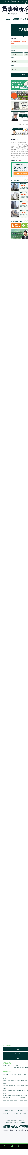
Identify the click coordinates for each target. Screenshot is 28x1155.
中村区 (26, 1067)
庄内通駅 (18, 1095)
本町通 (18, 151)
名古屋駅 (8, 1080)
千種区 (14, 1067)
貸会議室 (24, 153)
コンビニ (21, 144)
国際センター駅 (17, 1085)
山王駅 (19, 1074)
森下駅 (25, 1100)
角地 (19, 153)
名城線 (4, 1088)
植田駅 (9, 1095)
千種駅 (25, 1080)
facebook (7, 1146)
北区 (21, 1067)
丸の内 (20, 146)
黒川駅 (14, 1090)
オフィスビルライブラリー (19, 1113)
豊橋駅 (8, 1100)
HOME (7, 19)
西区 (23, 1067)
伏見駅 (18, 1080)
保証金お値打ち (15, 148)
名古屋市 (15, 1065)
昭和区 (15, 151)
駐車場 (24, 155)
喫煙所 (21, 148)
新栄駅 (22, 1080)
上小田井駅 (5, 1095)
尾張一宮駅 (13, 1074)
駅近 (20, 155)
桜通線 (4, 1083)
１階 (25, 157)
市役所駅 (23, 1090)
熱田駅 (11, 1100)
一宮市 (4, 1065)
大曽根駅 (5, 1090)
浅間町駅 (22, 1095)
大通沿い (14, 150)
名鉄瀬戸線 (22, 1097)
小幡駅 (25, 1074)
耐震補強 (13, 153)
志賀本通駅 (9, 1090)
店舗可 (23, 150)
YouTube (22, 1146)
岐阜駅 (4, 1100)
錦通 (14, 155)
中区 (16, 146)
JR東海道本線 (6, 1097)
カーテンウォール (21, 142)
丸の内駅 (22, 1085)
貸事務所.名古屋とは (9, 1110)
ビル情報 (6, 1113)
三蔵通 (12, 146)
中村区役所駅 (5, 1085)
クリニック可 (14, 144)
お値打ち (14, 142)
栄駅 (15, 1080)
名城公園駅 (18, 1090)
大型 (24, 148)
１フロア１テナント (17, 157)
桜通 (26, 151)
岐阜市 (10, 1065)
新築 (12, 151)
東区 (21, 151)
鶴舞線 (4, 1093)
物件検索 (20, 1110)
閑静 (17, 155)
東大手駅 (21, 1100)
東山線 (4, 1078)
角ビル (16, 153)
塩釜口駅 (14, 1095)
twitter (15, 1146)
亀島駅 (12, 1080)
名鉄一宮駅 (6, 1074)
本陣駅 (4, 1080)
